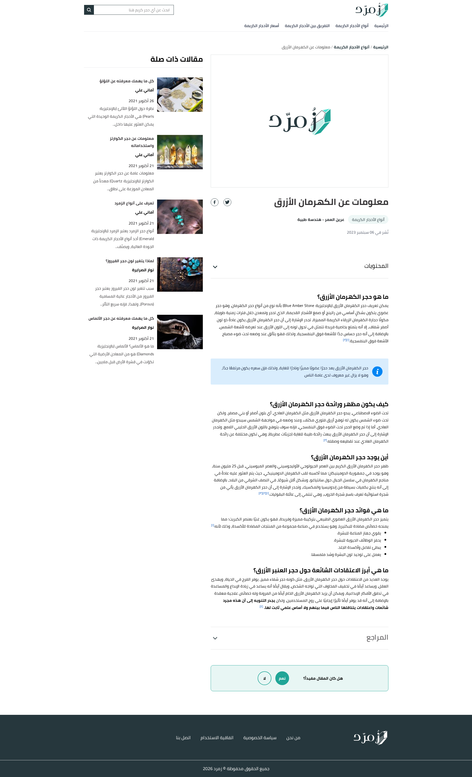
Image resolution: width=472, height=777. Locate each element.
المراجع (377, 637)
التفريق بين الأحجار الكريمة (307, 25)
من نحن (293, 738)
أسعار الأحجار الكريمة (261, 25)
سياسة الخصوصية (260, 738)
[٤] (261, 606)
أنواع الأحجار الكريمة (352, 25)
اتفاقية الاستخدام (217, 738)
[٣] (261, 493)
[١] (347, 340)
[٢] (344, 340)
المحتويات (376, 265)
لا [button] (264, 678)
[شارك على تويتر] (227, 202)
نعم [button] (282, 678)
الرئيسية (381, 25)
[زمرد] (371, 9)
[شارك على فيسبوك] (215, 202)
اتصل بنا (183, 738)
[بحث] (89, 10)
